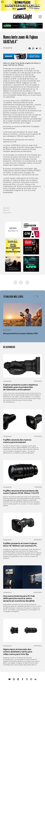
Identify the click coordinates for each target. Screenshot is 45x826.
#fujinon (6, 210)
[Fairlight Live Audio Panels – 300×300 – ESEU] (31, 264)
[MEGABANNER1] (22, 5)
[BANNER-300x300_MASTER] (31, 246)
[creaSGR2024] (31, 229)
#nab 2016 (7, 213)
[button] (37, 296)
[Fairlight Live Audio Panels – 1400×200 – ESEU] (22, 26)
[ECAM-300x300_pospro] (13, 246)
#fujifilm (6, 208)
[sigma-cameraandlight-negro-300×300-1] (13, 229)
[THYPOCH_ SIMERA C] (13, 264)
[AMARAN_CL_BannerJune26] (22, 56)
